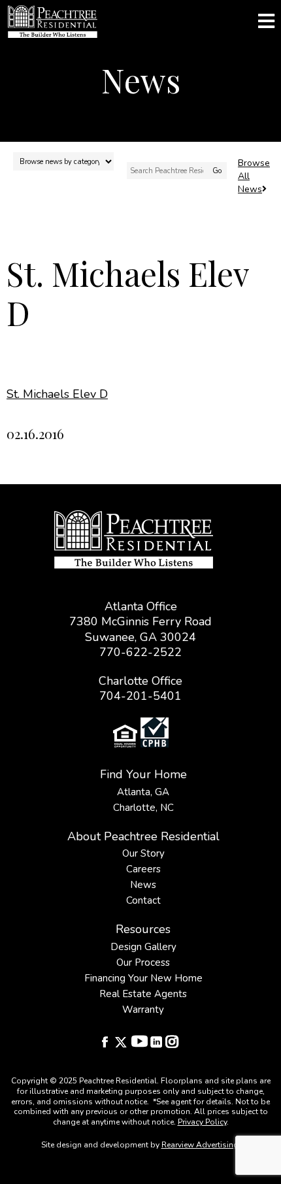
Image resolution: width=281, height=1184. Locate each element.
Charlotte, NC (143, 807)
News (143, 884)
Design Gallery (143, 946)
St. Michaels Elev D (57, 394)
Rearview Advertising (200, 1145)
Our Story (143, 853)
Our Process (143, 962)
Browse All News (254, 176)
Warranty (143, 1009)
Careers (143, 869)
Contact (143, 900)
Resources (143, 929)
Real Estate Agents (143, 993)
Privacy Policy (202, 1122)
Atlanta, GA (143, 791)
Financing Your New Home (143, 978)
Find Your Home (143, 774)
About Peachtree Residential (143, 836)
